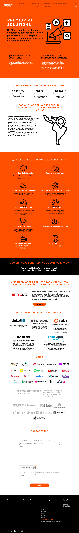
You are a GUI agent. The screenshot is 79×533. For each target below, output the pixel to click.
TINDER (43, 513)
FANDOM (43, 515)
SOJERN (43, 517)
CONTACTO (9, 505)
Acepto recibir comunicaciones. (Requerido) (29, 463)
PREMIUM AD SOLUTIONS (47, 519)
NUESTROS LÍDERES (28, 503)
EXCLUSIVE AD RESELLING (66, 510)
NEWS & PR (10, 503)
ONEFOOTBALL (44, 505)
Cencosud (44, 507)
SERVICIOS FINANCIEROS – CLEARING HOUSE (67, 505)
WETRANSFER (44, 511)
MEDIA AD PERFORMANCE (47, 503)
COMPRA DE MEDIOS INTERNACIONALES (51, 521)
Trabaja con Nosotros (29, 505)
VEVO (42, 509)
